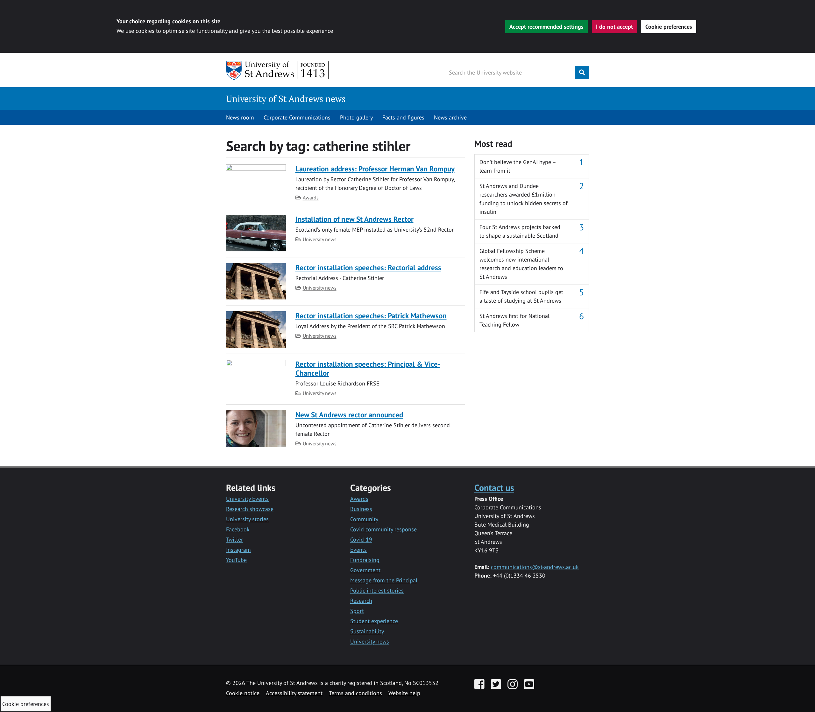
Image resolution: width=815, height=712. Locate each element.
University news (320, 239)
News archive (450, 117)
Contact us (494, 487)
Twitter (234, 539)
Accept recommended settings (546, 26)
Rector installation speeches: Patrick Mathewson (371, 315)
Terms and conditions (355, 693)
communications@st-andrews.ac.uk (535, 567)
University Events (247, 498)
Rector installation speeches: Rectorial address (368, 267)
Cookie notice (242, 693)
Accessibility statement (294, 693)
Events (358, 549)
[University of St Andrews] (278, 70)
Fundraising (364, 560)
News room (240, 117)
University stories (247, 519)
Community (364, 519)
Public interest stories (377, 590)
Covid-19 (361, 539)
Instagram (238, 549)
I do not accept (614, 26)
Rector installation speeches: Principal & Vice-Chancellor (367, 368)
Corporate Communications (297, 117)
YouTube (236, 560)
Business (361, 509)
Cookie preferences (668, 26)
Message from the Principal (383, 580)
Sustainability (367, 631)
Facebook (238, 529)
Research (361, 600)
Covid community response (383, 529)
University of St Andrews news (285, 98)
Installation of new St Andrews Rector (354, 219)
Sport (357, 611)
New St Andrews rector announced (349, 414)
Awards (311, 197)
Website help (404, 693)
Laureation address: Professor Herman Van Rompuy (375, 168)
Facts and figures (403, 117)
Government (365, 570)
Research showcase (249, 509)
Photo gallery (356, 117)
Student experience (374, 621)
